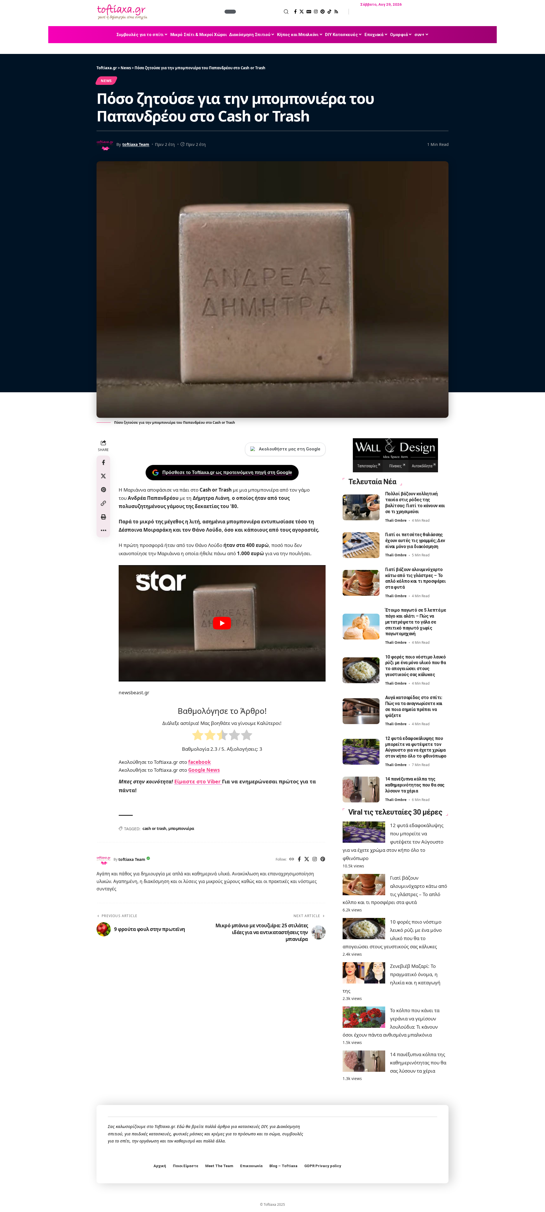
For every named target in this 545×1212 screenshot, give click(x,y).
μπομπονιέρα (181, 828)
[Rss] (336, 11)
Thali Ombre (395, 520)
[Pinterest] (322, 11)
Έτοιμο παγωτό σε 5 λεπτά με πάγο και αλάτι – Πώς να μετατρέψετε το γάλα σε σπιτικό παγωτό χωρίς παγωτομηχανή (415, 621)
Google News (204, 770)
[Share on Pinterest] (103, 489)
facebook (199, 762)
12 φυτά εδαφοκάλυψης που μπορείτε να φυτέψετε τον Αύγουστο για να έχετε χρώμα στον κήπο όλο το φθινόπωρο (416, 747)
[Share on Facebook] (103, 462)
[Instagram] (316, 11)
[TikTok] (329, 11)
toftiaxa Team (135, 144)
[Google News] (309, 11)
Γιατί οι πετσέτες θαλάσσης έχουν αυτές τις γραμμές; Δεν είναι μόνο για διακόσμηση (415, 540)
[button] (262, 11)
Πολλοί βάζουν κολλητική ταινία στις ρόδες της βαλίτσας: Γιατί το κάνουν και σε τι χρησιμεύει (415, 502)
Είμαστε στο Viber (198, 781)
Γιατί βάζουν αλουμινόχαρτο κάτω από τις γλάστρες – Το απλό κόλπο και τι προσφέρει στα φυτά (415, 578)
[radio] (197, 736)
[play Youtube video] (222, 623)
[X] (301, 11)
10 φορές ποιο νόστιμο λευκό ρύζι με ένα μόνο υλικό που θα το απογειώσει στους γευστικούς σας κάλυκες (415, 665)
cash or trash (154, 828)
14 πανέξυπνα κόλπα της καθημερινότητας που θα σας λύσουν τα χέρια (415, 785)
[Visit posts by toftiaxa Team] (104, 859)
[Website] (292, 859)
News (106, 80)
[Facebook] (295, 11)
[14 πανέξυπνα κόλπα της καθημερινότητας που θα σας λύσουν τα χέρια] (361, 789)
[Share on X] (103, 476)
